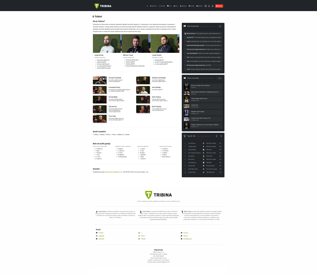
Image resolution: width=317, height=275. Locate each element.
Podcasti (154, 6)
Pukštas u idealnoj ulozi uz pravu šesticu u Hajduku (204, 124)
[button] (206, 6)
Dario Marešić (191, 156)
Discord (185, 233)
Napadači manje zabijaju (197, 111)
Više (220, 26)
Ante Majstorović (192, 162)
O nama (192, 6)
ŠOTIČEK (208, 65)
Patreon (185, 236)
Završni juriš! (194, 105)
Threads (143, 239)
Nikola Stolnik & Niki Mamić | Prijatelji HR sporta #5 (204, 92)
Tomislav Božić (191, 165)
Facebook (101, 239)
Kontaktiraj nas (187, 239)
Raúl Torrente (191, 159)
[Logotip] (103, 6)
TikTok (143, 236)
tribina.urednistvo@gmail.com (113, 172)
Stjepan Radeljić (192, 149)
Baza (176, 6)
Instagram (101, 236)
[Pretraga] (147, 6)
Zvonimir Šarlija (191, 172)
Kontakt (200, 6)
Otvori (219, 78)
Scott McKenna (191, 143)
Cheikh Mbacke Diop (193, 169)
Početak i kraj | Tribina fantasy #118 (200, 118)
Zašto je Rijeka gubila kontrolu (199, 98)
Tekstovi (162, 6)
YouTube (100, 233)
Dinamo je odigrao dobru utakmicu (200, 85)
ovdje (146, 172)
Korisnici (184, 6)
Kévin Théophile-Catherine (194, 153)
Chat (170, 6)
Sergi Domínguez (192, 146)
